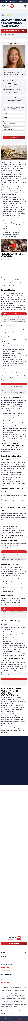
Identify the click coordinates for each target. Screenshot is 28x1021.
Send (13, 137)
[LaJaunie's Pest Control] (7, 6)
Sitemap (9, 1010)
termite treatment (14, 301)
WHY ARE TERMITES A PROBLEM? (11, 84)
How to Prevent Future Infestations (12, 87)
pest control (10, 711)
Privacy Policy (17, 1010)
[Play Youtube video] (14, 245)
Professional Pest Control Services (12, 89)
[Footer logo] (14, 938)
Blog (2, 1010)
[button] (25, 6)
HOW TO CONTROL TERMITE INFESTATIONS (14, 86)
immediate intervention (14, 717)
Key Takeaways (7, 83)
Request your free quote (15, 31)
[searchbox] (14, 111)
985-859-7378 (15, 943)
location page (15, 728)
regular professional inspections (13, 230)
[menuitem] (2, 1010)
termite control (13, 228)
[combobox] (14, 112)
